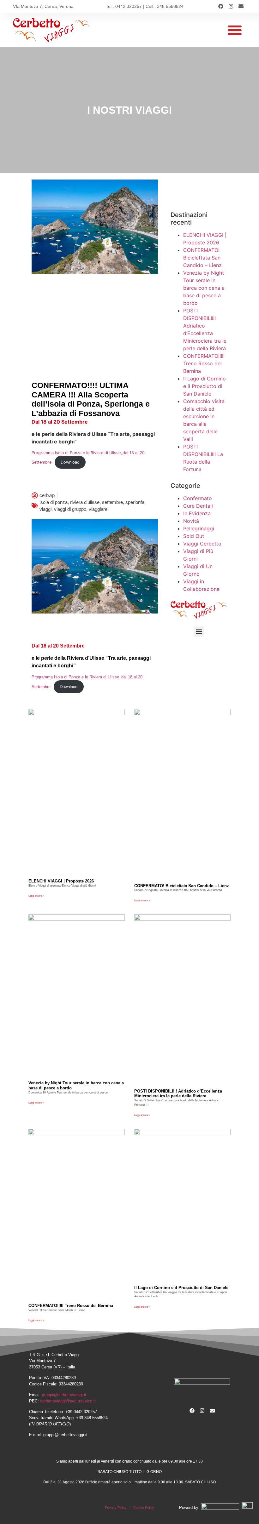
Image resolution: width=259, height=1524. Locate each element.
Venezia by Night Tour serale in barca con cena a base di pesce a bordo (204, 288)
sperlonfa (134, 502)
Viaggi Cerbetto (202, 543)
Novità (191, 521)
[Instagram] (231, 6)
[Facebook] (221, 6)
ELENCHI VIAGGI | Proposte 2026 (61, 881)
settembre (112, 502)
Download (70, 462)
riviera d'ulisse (84, 502)
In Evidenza (197, 513)
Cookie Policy (143, 1508)
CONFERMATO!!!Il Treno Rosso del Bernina (204, 363)
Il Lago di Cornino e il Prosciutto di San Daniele (204, 386)
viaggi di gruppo (70, 509)
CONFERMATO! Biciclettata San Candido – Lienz (202, 257)
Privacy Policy (116, 1508)
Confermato (197, 498)
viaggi (45, 509)
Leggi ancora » (36, 895)
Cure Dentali (198, 506)
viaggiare (98, 509)
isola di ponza (53, 502)
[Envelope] (241, 6)
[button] (234, 30)
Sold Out (193, 536)
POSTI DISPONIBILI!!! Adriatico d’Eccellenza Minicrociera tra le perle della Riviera (178, 1094)
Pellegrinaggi (198, 528)
